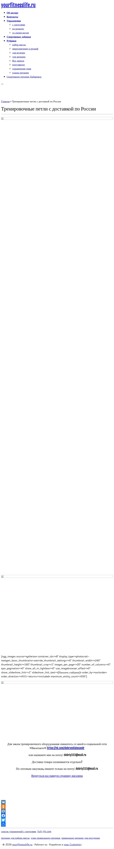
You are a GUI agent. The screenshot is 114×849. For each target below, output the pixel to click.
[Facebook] (57, 815)
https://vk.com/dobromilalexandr (65, 748)
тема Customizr (72, 844)
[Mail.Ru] (57, 811)
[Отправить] (57, 824)
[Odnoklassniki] (57, 806)
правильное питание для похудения (80, 838)
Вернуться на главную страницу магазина (57, 775)
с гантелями (18, 24)
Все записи (18, 60)
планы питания (20, 72)
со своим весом (20, 32)
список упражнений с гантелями (18, 831)
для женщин (18, 56)
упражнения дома (21, 68)
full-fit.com (44, 831)
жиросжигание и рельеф (25, 48)
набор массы (19, 44)
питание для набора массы (15, 838)
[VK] (57, 802)
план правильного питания (46, 838)
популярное (18, 64)
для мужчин (18, 52)
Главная (5, 101)
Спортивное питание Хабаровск (24, 76)
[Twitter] (57, 820)
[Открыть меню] (2, 84)
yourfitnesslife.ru (18, 5)
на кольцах (18, 28)
